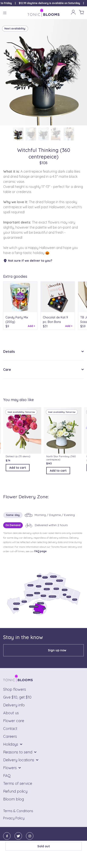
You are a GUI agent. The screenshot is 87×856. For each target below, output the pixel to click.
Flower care (13, 720)
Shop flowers (14, 689)
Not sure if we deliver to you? (30, 261)
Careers (10, 736)
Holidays (10, 744)
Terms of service (17, 783)
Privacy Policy (13, 818)
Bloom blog (13, 799)
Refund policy (15, 791)
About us (11, 712)
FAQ (7, 775)
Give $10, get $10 (17, 697)
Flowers (10, 767)
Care (7, 369)
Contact (10, 728)
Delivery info (14, 705)
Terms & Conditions (18, 811)
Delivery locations (18, 759)
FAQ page (40, 551)
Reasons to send (17, 752)
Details (9, 351)
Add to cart (17, 468)
